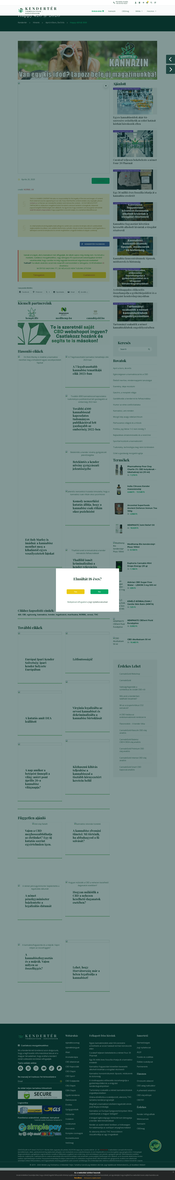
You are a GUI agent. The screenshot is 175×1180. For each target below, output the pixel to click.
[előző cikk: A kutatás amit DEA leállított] (170, 59)
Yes (75, 591)
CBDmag (125, 11)
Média (137, 11)
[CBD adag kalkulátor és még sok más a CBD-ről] (139, 2)
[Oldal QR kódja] (155, 2)
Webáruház (97, 11)
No (99, 591)
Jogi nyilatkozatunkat (98, 602)
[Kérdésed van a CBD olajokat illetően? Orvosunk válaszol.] (143, 2)
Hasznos (150, 11)
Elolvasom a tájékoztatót (92, 1178)
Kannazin (111, 11)
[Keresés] (151, 2)
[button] (136, 2)
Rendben (78, 1178)
